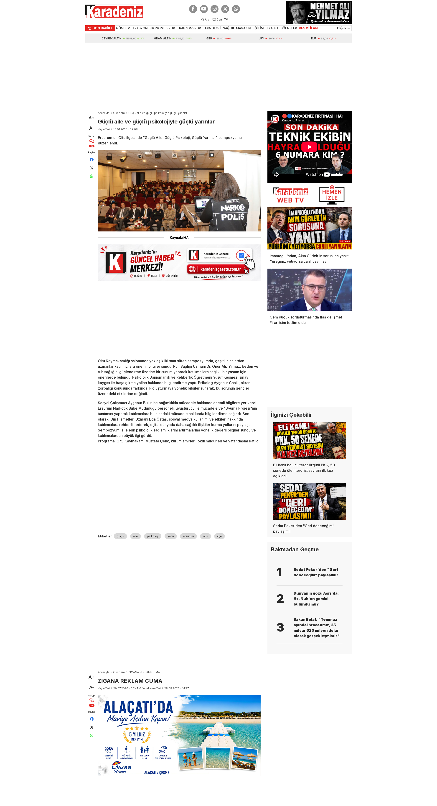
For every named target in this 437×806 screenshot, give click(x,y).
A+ (92, 118)
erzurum (188, 536)
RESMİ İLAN (308, 28)
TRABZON (140, 28)
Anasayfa (103, 113)
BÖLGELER (289, 28)
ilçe (219, 536)
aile (135, 536)
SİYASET (272, 28)
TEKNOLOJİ (212, 28)
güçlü (120, 536)
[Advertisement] (218, 77)
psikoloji (152, 536)
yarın (171, 536)
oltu (205, 536)
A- (91, 128)
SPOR (170, 28)
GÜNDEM (123, 28)
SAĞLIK (228, 28)
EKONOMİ (157, 28)
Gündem (119, 113)
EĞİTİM (258, 28)
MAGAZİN (243, 28)
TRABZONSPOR (189, 28)
